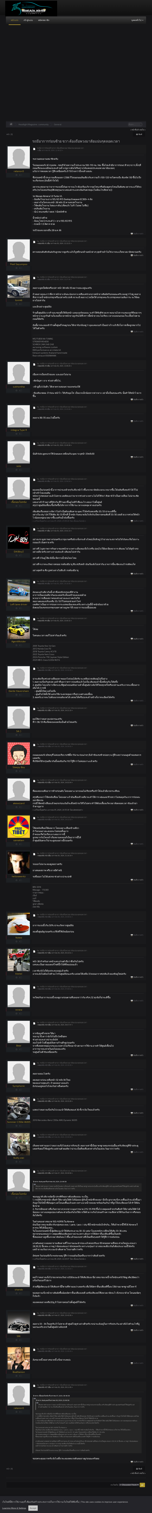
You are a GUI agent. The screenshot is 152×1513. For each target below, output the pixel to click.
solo (18, 465)
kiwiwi (18, 973)
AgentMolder (18, 641)
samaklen (18, 840)
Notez (18, 937)
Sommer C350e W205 (18, 1121)
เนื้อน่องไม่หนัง (19, 502)
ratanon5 (19, 171)
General (57, 124)
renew (18, 1009)
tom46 (18, 300)
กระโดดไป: (114, 1485)
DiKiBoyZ (19, 551)
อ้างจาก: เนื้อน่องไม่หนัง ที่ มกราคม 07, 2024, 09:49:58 (51, 1396)
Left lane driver (18, 604)
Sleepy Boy (19, 767)
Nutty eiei (18, 1157)
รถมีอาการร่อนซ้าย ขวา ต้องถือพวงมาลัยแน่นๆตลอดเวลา (60, 148)
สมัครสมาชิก (43, 20)
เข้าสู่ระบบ (28, 20)
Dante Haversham (19, 690)
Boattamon (19, 1371)
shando (19, 1289)
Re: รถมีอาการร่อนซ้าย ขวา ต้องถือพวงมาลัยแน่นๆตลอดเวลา (62, 241)
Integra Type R (19, 429)
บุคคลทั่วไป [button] (136, 20)
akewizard (18, 803)
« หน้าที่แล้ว (135, 130)
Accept (33, 1508)
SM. (19, 1336)
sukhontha (19, 386)
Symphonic (19, 1085)
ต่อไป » (143, 130)
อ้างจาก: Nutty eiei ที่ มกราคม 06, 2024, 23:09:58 (49, 1181)
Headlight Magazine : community (34, 124)
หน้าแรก (14, 20)
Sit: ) (18, 731)
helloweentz (19, 876)
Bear (18, 1045)
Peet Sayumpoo (18, 264)
